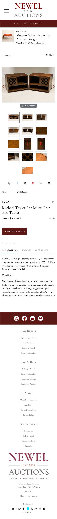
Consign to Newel (28, 441)
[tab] (10, 251)
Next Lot (49, 55)
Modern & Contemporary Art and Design (33, 37)
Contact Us (28, 431)
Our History (28, 405)
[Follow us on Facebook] (24, 318)
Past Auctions (28, 343)
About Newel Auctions (28, 400)
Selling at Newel (28, 369)
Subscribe (28, 446)
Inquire (52, 218)
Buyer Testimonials (28, 353)
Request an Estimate (28, 379)
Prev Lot (7, 55)
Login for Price (14, 231)
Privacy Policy (28, 415)
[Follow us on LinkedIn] (33, 318)
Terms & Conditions (28, 410)
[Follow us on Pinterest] (41, 318)
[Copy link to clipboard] (9, 183)
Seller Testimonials (28, 374)
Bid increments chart (8, 243)
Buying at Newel (28, 348)
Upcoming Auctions (28, 338)
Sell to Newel (28, 436)
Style (4, 192)
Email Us (28, 491)
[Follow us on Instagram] (16, 318)
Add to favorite (53, 202)
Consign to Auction (28, 384)
